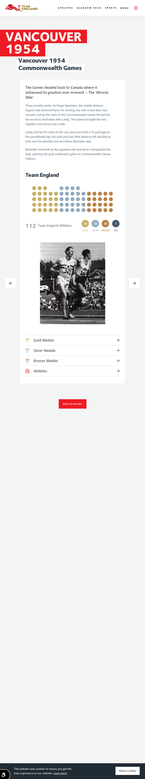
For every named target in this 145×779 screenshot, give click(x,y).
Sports (111, 8)
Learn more (60, 773)
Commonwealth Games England (21, 8)
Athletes (65, 8)
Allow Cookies (127, 770)
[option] (72, 283)
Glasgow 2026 (89, 8)
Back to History (72, 404)
